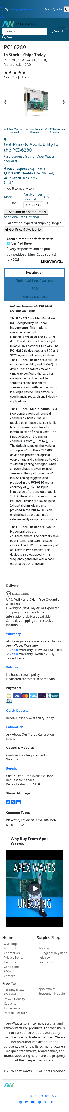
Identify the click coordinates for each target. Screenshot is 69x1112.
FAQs (7, 971)
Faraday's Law (14, 990)
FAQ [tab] (35, 289)
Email (8, 182)
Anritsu (43, 948)
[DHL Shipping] (25, 595)
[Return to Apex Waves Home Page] (34, 1085)
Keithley (44, 957)
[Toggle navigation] (61, 24)
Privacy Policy (13, 957)
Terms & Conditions (12, 964)
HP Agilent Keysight (52, 953)
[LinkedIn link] (18, 802)
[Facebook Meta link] (8, 802)
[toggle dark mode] (66, 9)
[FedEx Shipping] (16, 595)
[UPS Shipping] (8, 595)
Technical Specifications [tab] (34, 280)
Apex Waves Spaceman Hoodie (51, 991)
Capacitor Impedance (12, 1005)
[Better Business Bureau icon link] (53, 695)
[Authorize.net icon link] (9, 695)
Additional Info (21, 217)
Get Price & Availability (25, 229)
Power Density (14, 999)
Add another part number (27, 212)
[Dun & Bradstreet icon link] (9, 701)
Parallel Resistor (15, 1013)
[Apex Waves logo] (18, 24)
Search (59, 31)
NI (40, 944)
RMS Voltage (13, 994)
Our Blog (10, 944)
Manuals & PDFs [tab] (34, 297)
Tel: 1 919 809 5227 (43, 1096)
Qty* (47, 197)
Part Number (32, 196)
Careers (9, 976)
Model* (9, 197)
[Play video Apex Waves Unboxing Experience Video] (34, 888)
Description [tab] (35, 272)
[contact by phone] (6, 9)
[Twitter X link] (13, 802)
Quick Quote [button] (53, 9)
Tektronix (45, 962)
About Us (10, 948)
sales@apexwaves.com (24, 9)
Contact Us (12, 953)
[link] (20, 1102)
